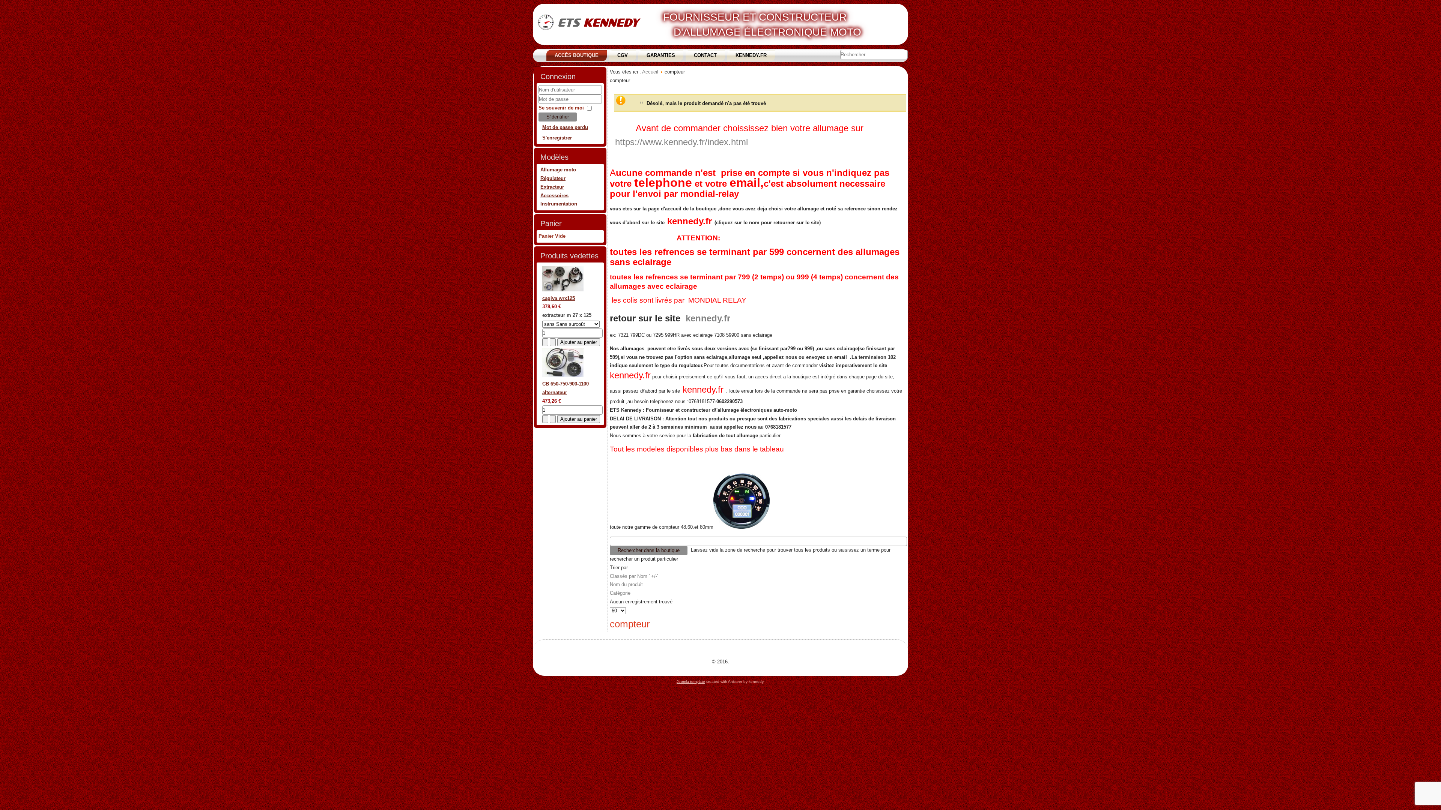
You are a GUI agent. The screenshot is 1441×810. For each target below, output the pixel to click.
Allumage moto (558, 169)
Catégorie (620, 593)
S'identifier (557, 117)
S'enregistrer (557, 138)
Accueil (650, 72)
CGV (622, 55)
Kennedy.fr (751, 55)
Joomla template (691, 682)
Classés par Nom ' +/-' (634, 576)
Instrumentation (558, 204)
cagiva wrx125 (558, 298)
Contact (705, 55)
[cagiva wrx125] (563, 289)
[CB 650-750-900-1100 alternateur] (563, 375)
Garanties (661, 55)
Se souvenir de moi (561, 108)
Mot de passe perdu (565, 127)
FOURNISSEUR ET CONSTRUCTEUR (755, 17)
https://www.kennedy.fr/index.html (681, 142)
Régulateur (553, 178)
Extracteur (552, 187)
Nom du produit (626, 584)
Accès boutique (577, 55)
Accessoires (554, 195)
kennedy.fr (689, 221)
